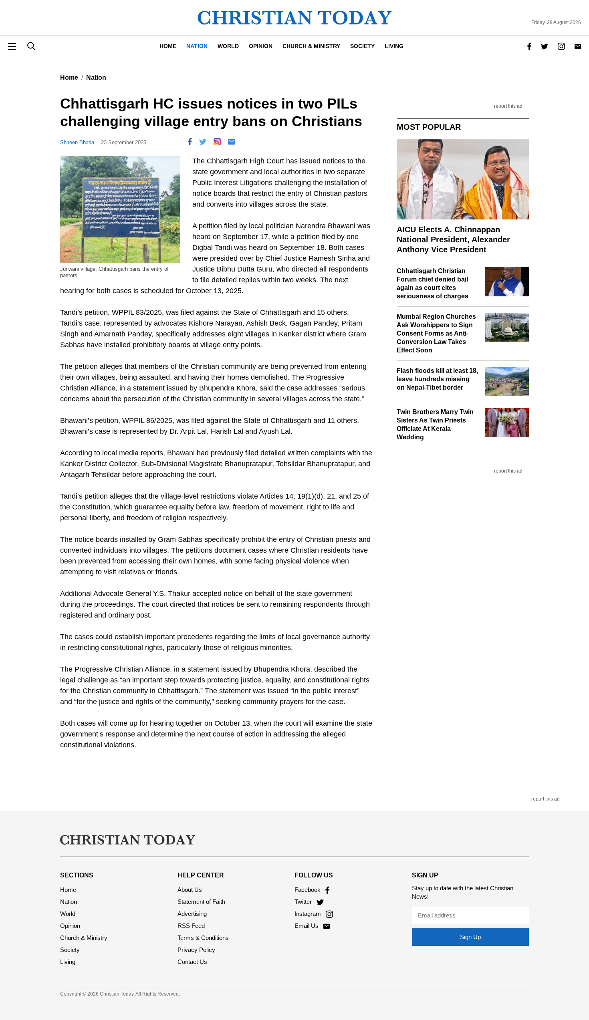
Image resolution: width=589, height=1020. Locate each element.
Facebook (308, 889)
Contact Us (192, 961)
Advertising (192, 913)
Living (394, 46)
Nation (197, 46)
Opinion (260, 46)
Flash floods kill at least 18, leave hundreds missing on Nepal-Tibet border (437, 379)
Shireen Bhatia (77, 142)
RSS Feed (191, 925)
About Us (190, 889)
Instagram (308, 913)
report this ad (508, 106)
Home (167, 46)
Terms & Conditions (203, 937)
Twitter (303, 901)
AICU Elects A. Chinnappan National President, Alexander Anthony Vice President (453, 239)
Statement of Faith (201, 901)
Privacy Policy (196, 949)
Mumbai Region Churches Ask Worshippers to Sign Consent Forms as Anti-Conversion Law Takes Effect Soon (436, 333)
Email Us (307, 925)
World (228, 46)
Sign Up (470, 936)
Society (362, 46)
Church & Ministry (311, 46)
